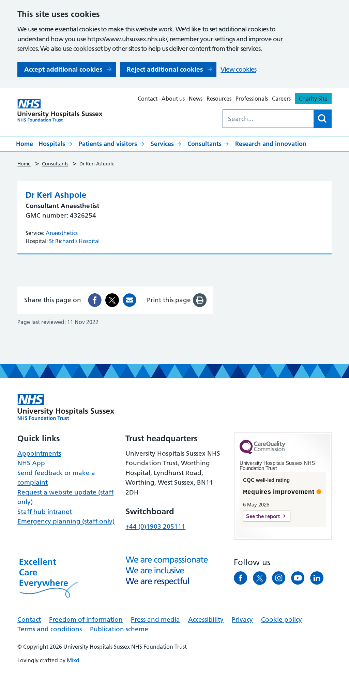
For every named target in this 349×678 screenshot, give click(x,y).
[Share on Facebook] (95, 300)
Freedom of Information (86, 619)
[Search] (322, 119)
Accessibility (206, 619)
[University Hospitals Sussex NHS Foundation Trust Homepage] (60, 110)
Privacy (242, 619)
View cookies (238, 69)
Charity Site (313, 98)
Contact (147, 98)
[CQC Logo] (262, 452)
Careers (281, 98)
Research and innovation (270, 144)
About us (173, 98)
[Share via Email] (129, 300)
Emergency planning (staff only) (66, 521)
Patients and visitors (108, 144)
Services (162, 144)
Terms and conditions (49, 629)
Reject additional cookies (165, 69)
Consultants (204, 144)
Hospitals (52, 144)
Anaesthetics (62, 233)
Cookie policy (281, 619)
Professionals (252, 98)
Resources (219, 98)
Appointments (39, 453)
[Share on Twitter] (112, 300)
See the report (263, 516)
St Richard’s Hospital (74, 241)
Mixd (73, 660)
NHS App (31, 463)
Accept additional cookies (63, 69)
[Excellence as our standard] (66, 407)
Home (24, 144)
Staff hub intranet (44, 512)
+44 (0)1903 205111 (155, 526)
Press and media (155, 619)
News (195, 98)
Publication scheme (119, 629)
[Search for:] (268, 119)
